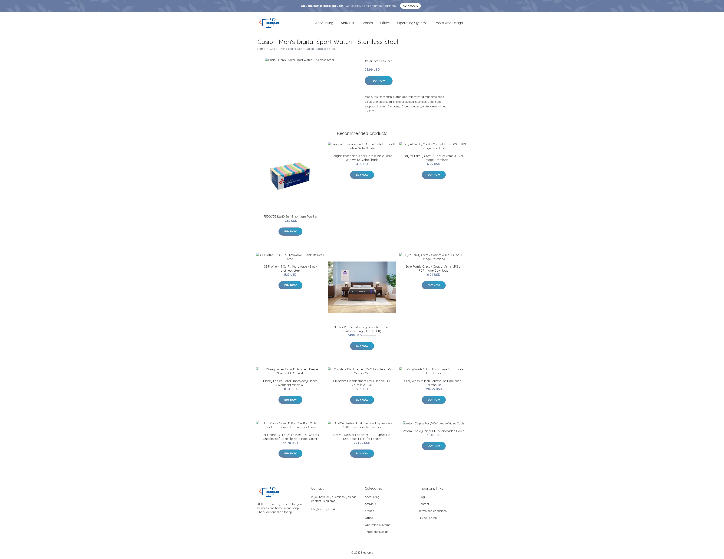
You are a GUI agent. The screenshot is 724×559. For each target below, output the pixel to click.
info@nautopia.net (323, 509)
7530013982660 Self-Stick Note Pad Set (290, 216)
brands (367, 23)
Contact (424, 504)
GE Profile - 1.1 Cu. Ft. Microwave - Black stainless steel (290, 268)
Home (261, 49)
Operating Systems (412, 23)
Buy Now (379, 80)
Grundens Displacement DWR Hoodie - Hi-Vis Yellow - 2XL (362, 383)
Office (385, 23)
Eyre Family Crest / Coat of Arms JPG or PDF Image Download (434, 268)
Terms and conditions (433, 511)
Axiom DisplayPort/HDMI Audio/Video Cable (433, 431)
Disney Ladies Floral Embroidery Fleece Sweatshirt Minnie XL (290, 383)
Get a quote (410, 5)
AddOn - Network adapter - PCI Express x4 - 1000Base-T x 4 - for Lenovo (362, 437)
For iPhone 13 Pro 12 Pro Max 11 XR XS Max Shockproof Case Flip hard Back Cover (290, 437)
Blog (422, 497)
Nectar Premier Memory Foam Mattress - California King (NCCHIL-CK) (362, 329)
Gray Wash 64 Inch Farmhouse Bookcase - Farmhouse (433, 383)
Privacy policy (428, 518)
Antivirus (347, 23)
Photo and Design (449, 23)
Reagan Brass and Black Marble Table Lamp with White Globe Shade (362, 158)
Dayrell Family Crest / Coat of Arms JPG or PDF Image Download (433, 158)
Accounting (324, 23)
